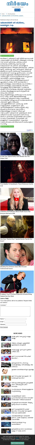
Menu (16, 10)
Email (2, 322)
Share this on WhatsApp (8, 55)
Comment (3, 305)
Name (2, 319)
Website (2, 325)
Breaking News (11, 14)
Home (3, 14)
